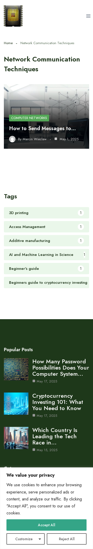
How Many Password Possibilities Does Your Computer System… (60, 367)
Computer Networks (29, 117)
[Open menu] (88, 16)
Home (8, 43)
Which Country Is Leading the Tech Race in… (54, 436)
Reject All (67, 539)
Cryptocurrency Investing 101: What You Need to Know (57, 401)
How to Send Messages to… (42, 128)
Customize (24, 539)
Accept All (46, 525)
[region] (46, 508)
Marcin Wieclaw (35, 139)
